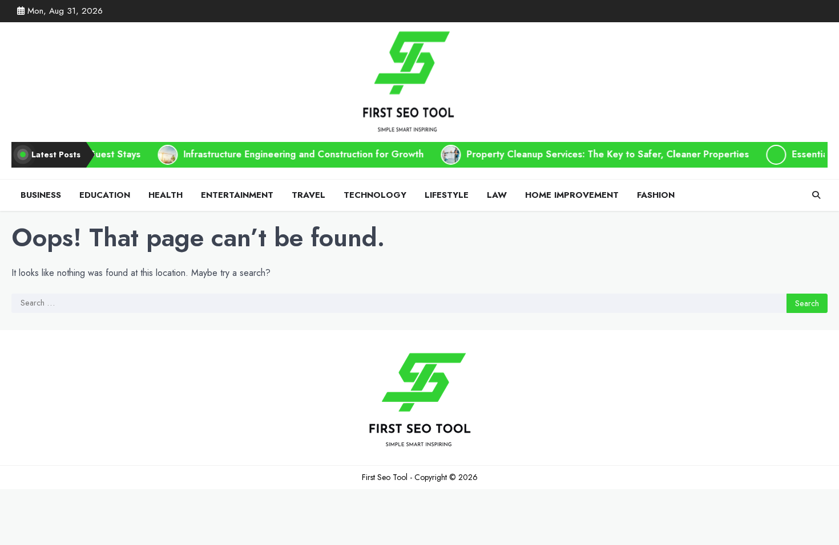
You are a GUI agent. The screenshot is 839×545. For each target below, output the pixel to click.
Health (165, 195)
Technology (375, 195)
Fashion (656, 195)
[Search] (816, 195)
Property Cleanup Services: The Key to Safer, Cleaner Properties (584, 154)
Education (104, 195)
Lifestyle (447, 195)
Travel (308, 195)
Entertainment (237, 195)
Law (497, 195)
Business (41, 195)
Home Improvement (572, 195)
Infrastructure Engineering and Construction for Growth (280, 154)
